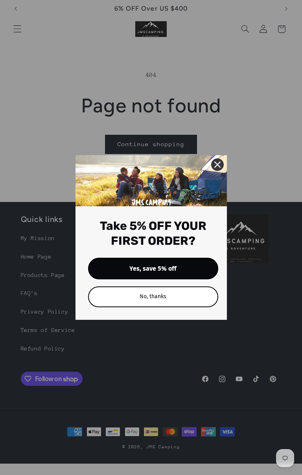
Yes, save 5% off (153, 268)
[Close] (217, 164)
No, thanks (153, 296)
